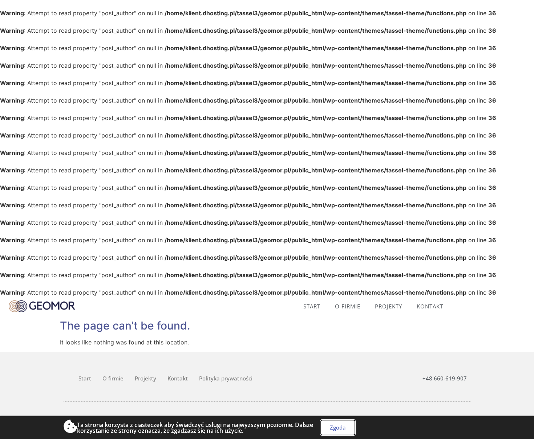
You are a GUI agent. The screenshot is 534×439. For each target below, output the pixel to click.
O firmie (347, 306)
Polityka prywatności (225, 378)
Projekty (388, 306)
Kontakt (430, 306)
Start (311, 306)
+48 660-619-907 (444, 378)
